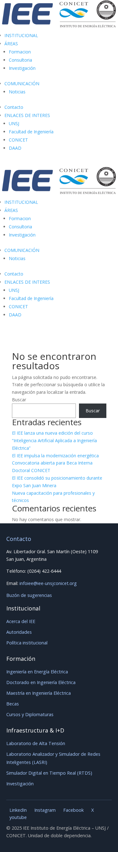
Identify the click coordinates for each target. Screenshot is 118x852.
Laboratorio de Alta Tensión (35, 743)
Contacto (13, 107)
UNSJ (14, 123)
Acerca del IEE (20, 621)
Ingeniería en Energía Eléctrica (37, 672)
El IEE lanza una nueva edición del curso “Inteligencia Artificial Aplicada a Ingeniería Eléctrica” (54, 440)
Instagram (45, 810)
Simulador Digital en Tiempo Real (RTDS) (49, 773)
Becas (12, 704)
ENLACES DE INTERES (27, 115)
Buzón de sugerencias (29, 595)
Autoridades (19, 632)
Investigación (22, 68)
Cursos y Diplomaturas (29, 714)
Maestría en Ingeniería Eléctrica (38, 693)
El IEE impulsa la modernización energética (55, 456)
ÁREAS (11, 44)
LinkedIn (18, 810)
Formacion (20, 52)
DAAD (15, 148)
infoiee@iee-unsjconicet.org (48, 583)
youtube (18, 817)
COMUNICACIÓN (21, 83)
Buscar (19, 400)
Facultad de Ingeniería (31, 132)
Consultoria (20, 60)
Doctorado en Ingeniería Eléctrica (41, 682)
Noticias (17, 92)
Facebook (73, 810)
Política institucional (27, 643)
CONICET (18, 140)
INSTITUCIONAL (21, 35)
